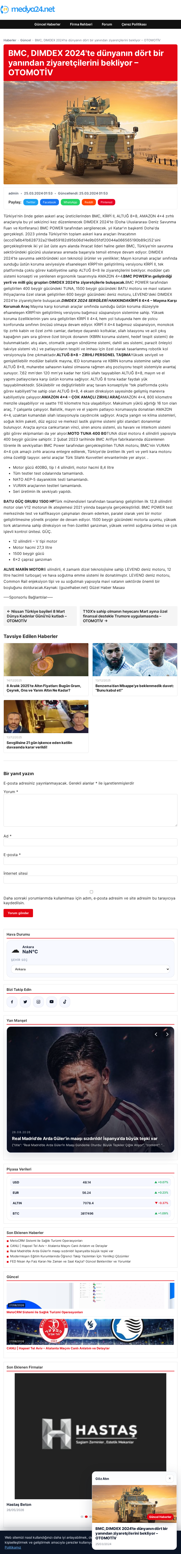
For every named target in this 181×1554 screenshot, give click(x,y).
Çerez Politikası (134, 24)
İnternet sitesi (16, 873)
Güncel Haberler (47, 24)
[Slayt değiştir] (82, 1517)
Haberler (10, 40)
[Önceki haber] (157, 1034)
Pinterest (106, 202)
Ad (8, 836)
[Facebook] (12, 1002)
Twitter (30, 202)
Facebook (49, 202)
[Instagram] (38, 1002)
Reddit (89, 202)
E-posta (12, 854)
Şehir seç (19, 960)
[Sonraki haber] (167, 1034)
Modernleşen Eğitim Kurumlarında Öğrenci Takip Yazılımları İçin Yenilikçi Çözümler (69, 1256)
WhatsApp (70, 202)
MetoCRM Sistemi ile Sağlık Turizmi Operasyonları (46, 1240)
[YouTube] (51, 1002)
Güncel (25, 40)
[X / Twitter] (25, 1002)
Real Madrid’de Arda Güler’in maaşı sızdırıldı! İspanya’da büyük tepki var (61, 1251)
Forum (107, 24)
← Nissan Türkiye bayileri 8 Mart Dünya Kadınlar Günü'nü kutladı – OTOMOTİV (37, 616)
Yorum (11, 791)
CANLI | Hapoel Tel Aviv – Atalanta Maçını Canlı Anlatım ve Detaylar (58, 1246)
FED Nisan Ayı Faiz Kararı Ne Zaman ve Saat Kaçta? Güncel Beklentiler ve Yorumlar (70, 1261)
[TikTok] (64, 1002)
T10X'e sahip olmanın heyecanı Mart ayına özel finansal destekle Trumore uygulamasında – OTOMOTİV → (125, 616)
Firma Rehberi (81, 24)
